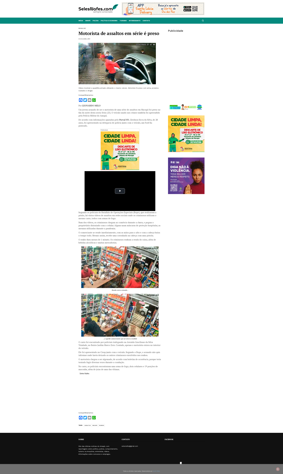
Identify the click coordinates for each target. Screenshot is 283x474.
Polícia (95, 20)
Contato (146, 20)
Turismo (123, 20)
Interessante (134, 20)
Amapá (87, 20)
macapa (95, 425)
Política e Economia (109, 20)
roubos (101, 425)
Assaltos (87, 425)
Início (80, 20)
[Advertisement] (119, 394)
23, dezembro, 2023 (84, 39)
